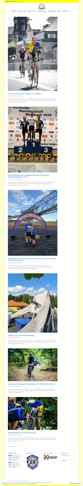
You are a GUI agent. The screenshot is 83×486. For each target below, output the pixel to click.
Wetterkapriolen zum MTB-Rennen (22, 433)
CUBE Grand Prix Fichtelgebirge (21, 335)
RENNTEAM (31, 11)
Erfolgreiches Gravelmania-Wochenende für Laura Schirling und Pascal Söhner (32, 259)
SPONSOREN (52, 11)
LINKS (59, 11)
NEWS (13, 11)
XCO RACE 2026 (21, 11)
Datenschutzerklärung (22, 480)
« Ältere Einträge (11, 446)
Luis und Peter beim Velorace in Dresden (24, 94)
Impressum (11, 480)
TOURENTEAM (41, 11)
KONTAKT (65, 11)
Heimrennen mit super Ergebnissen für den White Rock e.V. (32, 384)
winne (11, 95)
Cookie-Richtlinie (33, 483)
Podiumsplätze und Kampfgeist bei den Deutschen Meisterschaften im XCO (28, 176)
